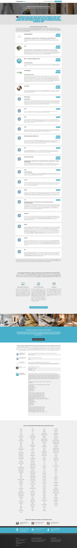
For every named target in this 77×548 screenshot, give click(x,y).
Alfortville (21, 430)
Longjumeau (32, 498)
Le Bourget (32, 470)
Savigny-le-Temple (56, 458)
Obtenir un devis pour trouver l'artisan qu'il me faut (38, 307)
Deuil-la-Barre (21, 503)
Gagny (32, 442)
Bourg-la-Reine (21, 455)
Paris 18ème (44, 482)
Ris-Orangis (55, 428)
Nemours (44, 449)
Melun (44, 428)
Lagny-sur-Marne (32, 467)
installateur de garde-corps (28, 18)
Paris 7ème (44, 495)
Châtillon (21, 473)
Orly (44, 461)
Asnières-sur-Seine (21, 436)
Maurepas (32, 509)
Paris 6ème (44, 494)
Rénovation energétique (37, 21)
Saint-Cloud (55, 436)
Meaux (33, 510)
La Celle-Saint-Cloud (32, 464)
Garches (33, 443)
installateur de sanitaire (37, 18)
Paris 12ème (44, 473)
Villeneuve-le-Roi (56, 491)
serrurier (42, 21)
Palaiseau (44, 467)
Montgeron (44, 437)
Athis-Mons (21, 437)
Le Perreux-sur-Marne (32, 476)
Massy (33, 507)
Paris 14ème (44, 476)
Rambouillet (44, 510)
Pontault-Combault (44, 504)
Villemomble (56, 488)
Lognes (33, 497)
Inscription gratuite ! (58, 1)
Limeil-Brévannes (32, 494)
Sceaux (56, 461)
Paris (44, 470)
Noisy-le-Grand (44, 458)
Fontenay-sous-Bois (32, 437)
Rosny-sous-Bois (56, 433)
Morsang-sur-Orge (44, 446)
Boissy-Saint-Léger (21, 449)
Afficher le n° (58, 60)
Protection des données (18, 543)
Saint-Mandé (56, 446)
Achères (21, 428)
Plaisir (44, 501)
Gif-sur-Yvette (33, 449)
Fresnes (33, 440)
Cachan (21, 464)
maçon (46, 18)
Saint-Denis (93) (56, 439)
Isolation (42, 18)
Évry (32, 433)
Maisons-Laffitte (33, 501)
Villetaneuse (56, 497)
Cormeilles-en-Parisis (21, 495)
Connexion (52, 1)
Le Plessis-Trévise (32, 479)
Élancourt (21, 509)
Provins (44, 507)
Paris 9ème (44, 498)
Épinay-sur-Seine (21, 510)
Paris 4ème (44, 491)
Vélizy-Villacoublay (56, 482)
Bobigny (21, 446)
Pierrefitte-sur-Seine (44, 500)
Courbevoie (21, 498)
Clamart (21, 485)
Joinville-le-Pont (33, 461)
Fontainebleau (33, 434)
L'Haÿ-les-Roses (33, 492)
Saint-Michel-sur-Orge (56, 449)
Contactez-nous (18, 545)
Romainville (56, 431)
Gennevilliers (32, 446)
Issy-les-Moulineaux (32, 458)
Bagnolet (21, 443)
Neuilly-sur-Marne (44, 452)
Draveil (21, 506)
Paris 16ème (44, 479)
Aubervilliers (21, 439)
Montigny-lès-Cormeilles (44, 440)
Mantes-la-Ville (33, 506)
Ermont (33, 428)
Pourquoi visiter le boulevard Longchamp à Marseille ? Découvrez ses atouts (24, 523)
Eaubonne (21, 507)
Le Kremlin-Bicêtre (32, 473)
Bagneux (21, 442)
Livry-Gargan (32, 495)
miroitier (58, 18)
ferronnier (22, 18)
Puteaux (44, 509)
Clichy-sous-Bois (21, 488)
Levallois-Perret (33, 491)
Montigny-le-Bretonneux (44, 439)
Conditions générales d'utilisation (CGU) (20, 542)
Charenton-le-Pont (21, 470)
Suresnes (56, 470)
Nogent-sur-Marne (44, 455)
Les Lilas (33, 485)
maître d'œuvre (50, 18)
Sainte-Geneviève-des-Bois (55, 440)
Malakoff (33, 503)
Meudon (44, 430)
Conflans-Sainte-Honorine (21, 492)
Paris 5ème (44, 492)
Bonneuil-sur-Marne (21, 452)
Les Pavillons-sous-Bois (33, 488)
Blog (16, 544)
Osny (44, 464)
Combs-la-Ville (21, 491)
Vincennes (56, 501)
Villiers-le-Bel (56, 498)
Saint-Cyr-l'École (56, 437)
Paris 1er (44, 485)
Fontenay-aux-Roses (32, 436)
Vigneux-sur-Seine (56, 485)
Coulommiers (21, 497)
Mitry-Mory (44, 431)
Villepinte (56, 495)
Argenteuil (21, 434)
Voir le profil (58, 34)
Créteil (21, 500)
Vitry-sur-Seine (56, 504)
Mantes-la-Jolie (33, 504)
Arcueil (21, 433)
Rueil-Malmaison (56, 434)
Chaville (21, 476)
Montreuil (44, 443)
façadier (19, 18)
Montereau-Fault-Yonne (44, 434)
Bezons (21, 445)
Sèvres (56, 464)
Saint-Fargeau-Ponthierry (56, 442)
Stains (56, 467)
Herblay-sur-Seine (32, 455)
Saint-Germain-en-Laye (56, 443)
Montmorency (44, 442)
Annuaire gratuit (17, 540)
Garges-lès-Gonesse (32, 445)
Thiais (56, 473)
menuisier (54, 18)
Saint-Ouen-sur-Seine (56, 452)
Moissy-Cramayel (44, 433)
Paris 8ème (44, 497)
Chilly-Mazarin (21, 482)
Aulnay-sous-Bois (21, 440)
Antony (21, 431)
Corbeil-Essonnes (21, 494)
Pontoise (44, 506)
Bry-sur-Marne (21, 461)
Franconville (32, 439)
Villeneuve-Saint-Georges (56, 492)
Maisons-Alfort (33, 500)
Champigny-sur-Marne (21, 467)
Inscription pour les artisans (38, 339)
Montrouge (44, 445)
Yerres (56, 506)
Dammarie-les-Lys (21, 501)
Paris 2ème (44, 488)
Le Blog (48, 1)
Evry (32, 431)
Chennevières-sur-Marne (21, 479)
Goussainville (32, 452)
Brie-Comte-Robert (21, 458)
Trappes (56, 476)
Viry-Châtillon (56, 503)
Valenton (56, 479)
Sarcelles (56, 455)
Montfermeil (44, 436)
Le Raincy (32, 482)
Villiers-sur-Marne (56, 500)
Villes (45, 1)
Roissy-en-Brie (56, 430)
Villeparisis (56, 494)
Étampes (33, 430)
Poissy (44, 503)
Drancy (21, 504)
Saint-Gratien (56, 445)
